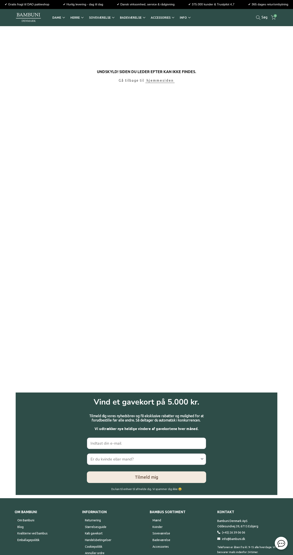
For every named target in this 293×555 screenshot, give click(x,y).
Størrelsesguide (95, 527)
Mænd (157, 520)
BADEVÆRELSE (131, 17)
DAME (56, 17)
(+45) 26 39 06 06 (233, 532)
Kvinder (158, 527)
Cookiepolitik (93, 546)
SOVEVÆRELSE (100, 17)
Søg (264, 17)
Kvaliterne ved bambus (32, 533)
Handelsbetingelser (98, 540)
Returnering (93, 520)
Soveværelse (161, 533)
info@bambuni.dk (233, 539)
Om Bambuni (25, 520)
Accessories (161, 546)
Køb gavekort (94, 533)
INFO (183, 17)
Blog (20, 527)
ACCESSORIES (161, 17)
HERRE (75, 17)
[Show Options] (202, 459)
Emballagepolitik (28, 540)
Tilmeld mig (146, 477)
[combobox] (145, 459)
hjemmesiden (160, 80)
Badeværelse (161, 540)
